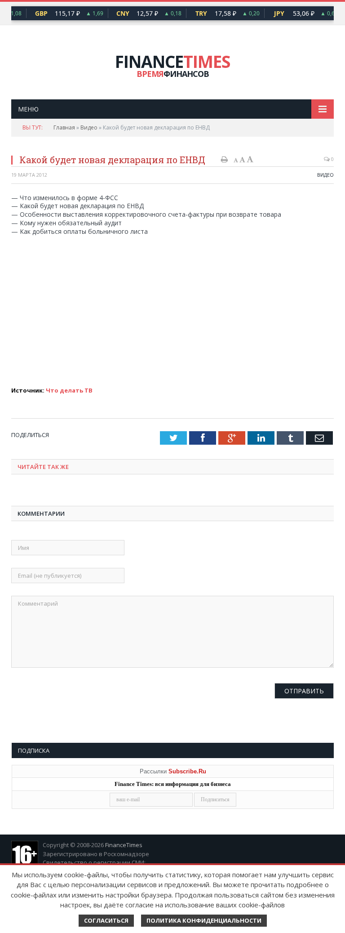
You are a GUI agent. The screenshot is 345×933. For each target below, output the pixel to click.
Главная (64, 127)
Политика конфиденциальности (203, 920)
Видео (88, 127)
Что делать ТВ (69, 390)
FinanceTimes (123, 845)
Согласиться (106, 920)
